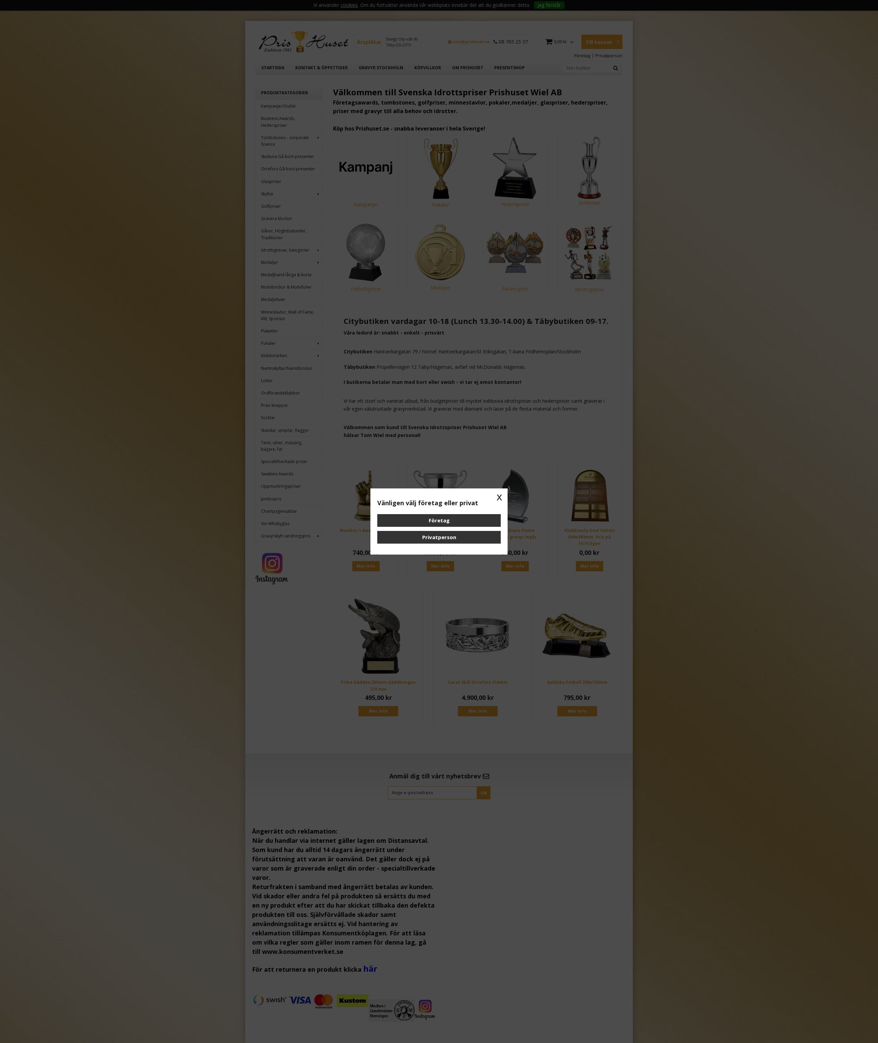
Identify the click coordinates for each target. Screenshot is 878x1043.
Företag (439, 520)
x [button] (499, 496)
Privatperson (439, 537)
